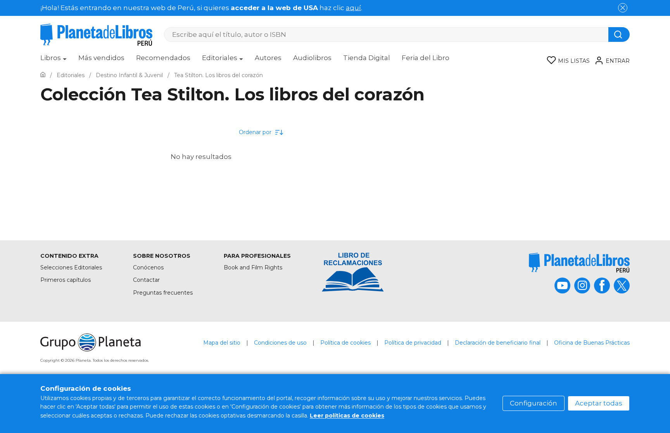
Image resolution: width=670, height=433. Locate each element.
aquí (353, 8)
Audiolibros (312, 58)
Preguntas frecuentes (163, 292)
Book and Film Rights (253, 267)
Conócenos (148, 267)
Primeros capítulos (65, 279)
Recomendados (163, 58)
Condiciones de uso (280, 342)
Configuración (533, 403)
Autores (268, 58)
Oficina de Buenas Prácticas (592, 342)
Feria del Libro (425, 58)
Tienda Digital (366, 58)
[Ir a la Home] (42, 75)
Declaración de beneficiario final (497, 342)
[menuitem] (53, 60)
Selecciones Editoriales (71, 267)
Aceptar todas (598, 403)
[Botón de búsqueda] (619, 34)
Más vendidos (101, 58)
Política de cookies (345, 342)
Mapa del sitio (221, 342)
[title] (579, 263)
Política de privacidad (412, 342)
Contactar (146, 279)
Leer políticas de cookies (347, 415)
